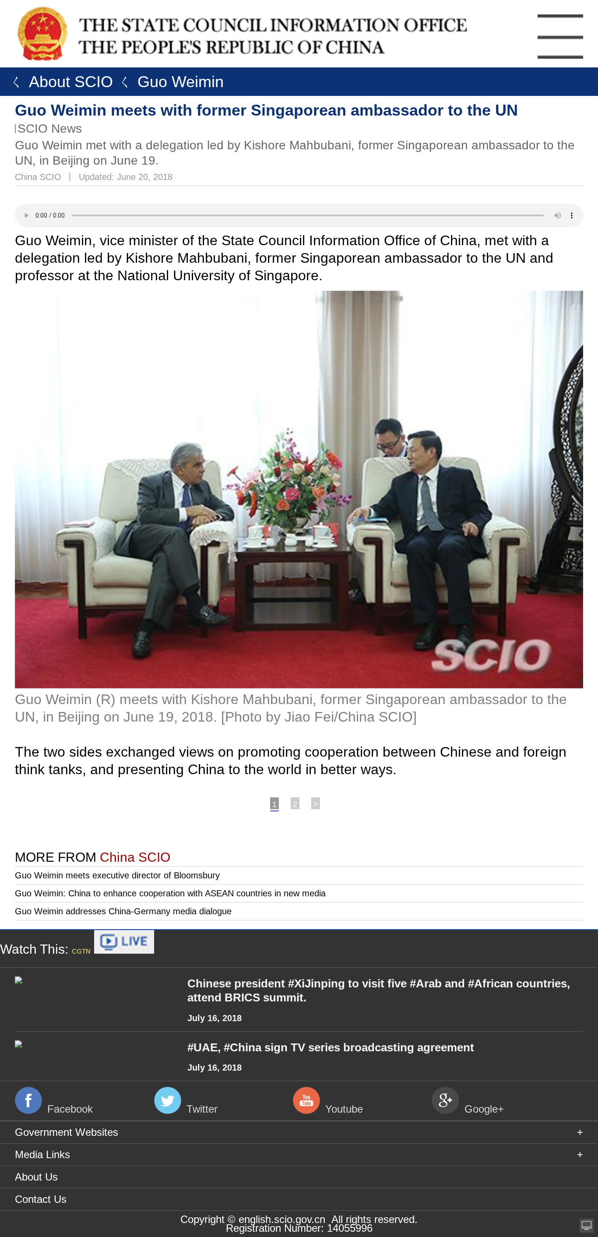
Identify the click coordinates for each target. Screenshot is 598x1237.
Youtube (344, 1109)
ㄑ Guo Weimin (168, 82)
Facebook (70, 1109)
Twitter (202, 1109)
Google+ (484, 1109)
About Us (36, 1177)
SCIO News (50, 128)
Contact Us (41, 1199)
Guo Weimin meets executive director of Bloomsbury (117, 875)
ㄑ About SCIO (58, 82)
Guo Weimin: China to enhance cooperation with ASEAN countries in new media (170, 893)
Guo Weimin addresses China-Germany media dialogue (123, 911)
